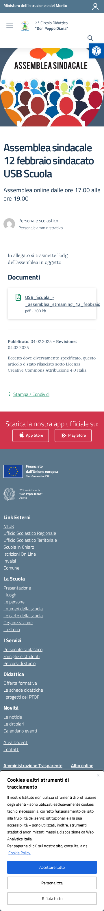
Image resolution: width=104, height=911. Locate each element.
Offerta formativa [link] (20, 682)
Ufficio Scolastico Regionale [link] (29, 533)
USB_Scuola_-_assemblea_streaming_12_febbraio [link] (62, 301)
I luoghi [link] (10, 594)
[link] (96, 50)
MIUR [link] (8, 526)
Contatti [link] (11, 749)
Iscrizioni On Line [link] (19, 553)
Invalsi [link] (9, 560)
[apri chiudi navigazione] (9, 25)
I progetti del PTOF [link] (21, 696)
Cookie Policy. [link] (19, 853)
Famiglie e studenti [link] (21, 656)
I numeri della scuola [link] (23, 608)
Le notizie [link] (12, 716)
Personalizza (52, 883)
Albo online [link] (82, 765)
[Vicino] (97, 775)
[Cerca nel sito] (90, 39)
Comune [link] (11, 567)
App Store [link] (34, 435)
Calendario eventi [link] (20, 730)
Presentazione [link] (17, 587)
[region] (52, 840)
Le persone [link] (14, 601)
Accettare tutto (52, 867)
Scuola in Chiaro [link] (18, 546)
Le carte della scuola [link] (23, 615)
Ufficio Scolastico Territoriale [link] (30, 540)
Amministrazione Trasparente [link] (32, 765)
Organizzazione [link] (18, 622)
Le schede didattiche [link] (23, 689)
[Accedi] (95, 6)
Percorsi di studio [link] (19, 663)
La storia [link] (11, 629)
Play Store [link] (76, 435)
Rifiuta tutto (52, 898)
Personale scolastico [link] (22, 649)
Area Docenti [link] (15, 742)
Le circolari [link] (13, 723)
